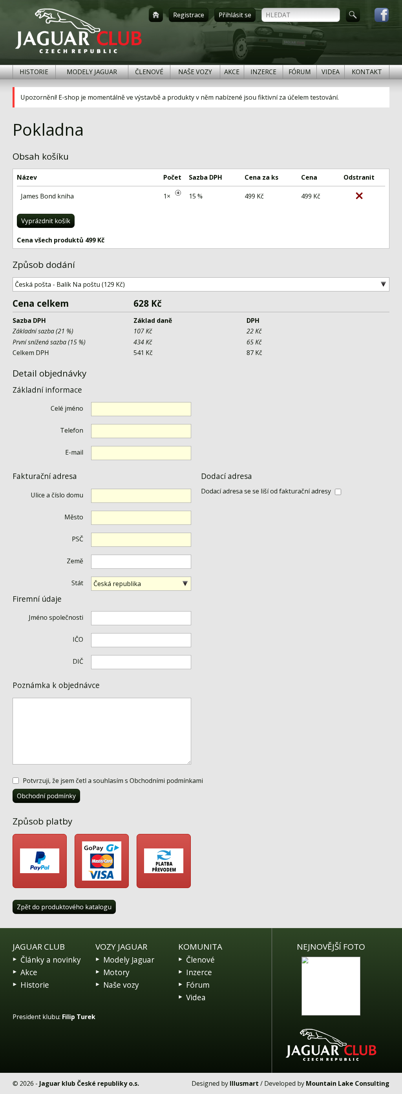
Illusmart (244, 1083)
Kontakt (367, 71)
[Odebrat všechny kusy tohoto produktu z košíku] (359, 196)
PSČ (77, 539)
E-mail (74, 452)
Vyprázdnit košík (45, 221)
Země (75, 561)
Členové (149, 71)
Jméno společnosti (56, 617)
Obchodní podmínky (46, 796)
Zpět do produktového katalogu (64, 907)
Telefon (71, 430)
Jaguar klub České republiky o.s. (89, 1083)
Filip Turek (78, 1016)
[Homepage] (156, 15)
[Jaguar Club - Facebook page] (377, 15)
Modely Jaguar (92, 71)
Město (73, 517)
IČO (78, 639)
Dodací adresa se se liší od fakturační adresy (266, 491)
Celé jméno (67, 408)
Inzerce (263, 71)
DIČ (78, 661)
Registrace (188, 15)
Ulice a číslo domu (57, 495)
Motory (116, 972)
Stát (77, 583)
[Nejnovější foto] (331, 986)
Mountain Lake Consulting (347, 1083)
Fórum (300, 71)
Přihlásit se (235, 15)
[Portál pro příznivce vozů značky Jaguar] (78, 53)
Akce (231, 71)
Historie (34, 71)
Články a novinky (50, 959)
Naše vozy (195, 71)
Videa (331, 71)
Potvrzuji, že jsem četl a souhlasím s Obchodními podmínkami (113, 780)
